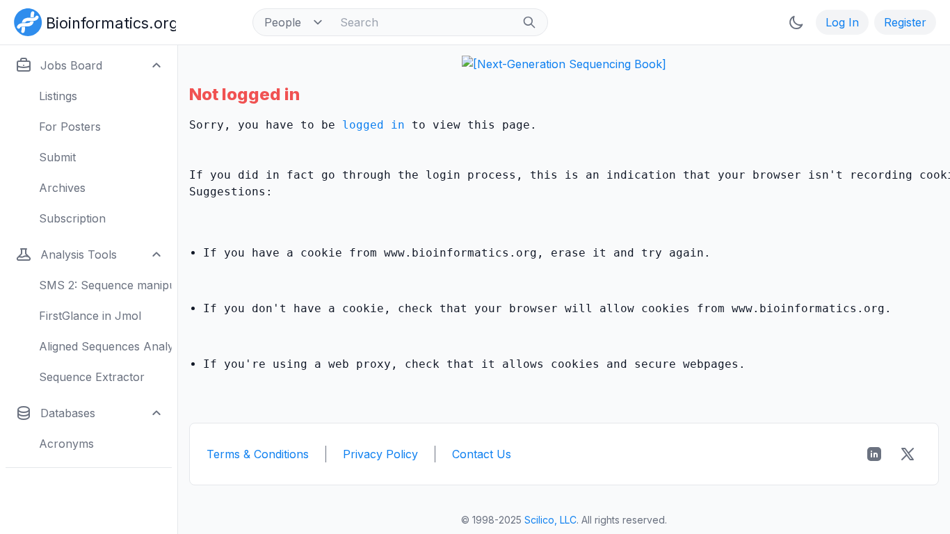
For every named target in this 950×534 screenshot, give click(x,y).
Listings (58, 96)
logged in (373, 124)
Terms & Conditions (258, 454)
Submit (57, 157)
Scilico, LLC (550, 520)
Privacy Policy (380, 454)
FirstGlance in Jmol (90, 316)
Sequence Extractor (92, 377)
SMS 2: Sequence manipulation (105, 285)
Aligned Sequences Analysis (105, 346)
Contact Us (481, 454)
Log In (842, 22)
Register (905, 22)
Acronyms (66, 444)
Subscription (72, 218)
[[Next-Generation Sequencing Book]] (564, 64)
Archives (62, 188)
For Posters (70, 127)
